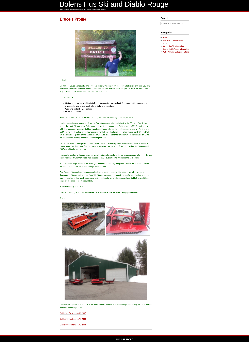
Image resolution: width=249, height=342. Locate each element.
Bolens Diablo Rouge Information (176, 49)
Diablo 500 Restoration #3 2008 (73, 325)
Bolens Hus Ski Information (173, 46)
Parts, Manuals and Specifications (176, 52)
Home (165, 38)
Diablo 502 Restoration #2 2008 (73, 319)
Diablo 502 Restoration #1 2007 (73, 313)
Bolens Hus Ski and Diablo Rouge (114, 4)
